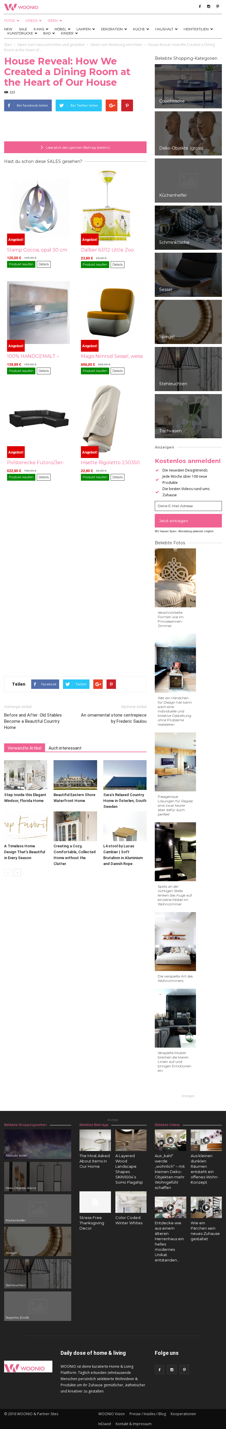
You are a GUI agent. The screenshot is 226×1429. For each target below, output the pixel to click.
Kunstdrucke (20, 33)
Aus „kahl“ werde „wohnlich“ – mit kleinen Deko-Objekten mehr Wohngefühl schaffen (170, 1171)
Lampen (84, 29)
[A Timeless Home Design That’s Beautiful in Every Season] (25, 826)
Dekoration (112, 29)
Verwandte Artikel (24, 748)
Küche (139, 29)
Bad (47, 33)
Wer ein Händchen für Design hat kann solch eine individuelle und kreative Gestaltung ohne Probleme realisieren (175, 711)
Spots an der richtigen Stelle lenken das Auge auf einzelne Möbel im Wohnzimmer (175, 895)
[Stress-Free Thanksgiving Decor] (95, 1202)
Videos (31, 21)
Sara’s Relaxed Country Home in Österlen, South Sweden (124, 801)
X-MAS (39, 29)
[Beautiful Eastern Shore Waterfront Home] (75, 775)
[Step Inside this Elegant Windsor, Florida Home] (25, 775)
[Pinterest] (217, 6)
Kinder (67, 33)
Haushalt (164, 29)
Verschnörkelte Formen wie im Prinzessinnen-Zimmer (171, 619)
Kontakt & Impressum (134, 1423)
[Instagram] (208, 6)
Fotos (9, 21)
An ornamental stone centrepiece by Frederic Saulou (114, 718)
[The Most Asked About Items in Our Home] (95, 1140)
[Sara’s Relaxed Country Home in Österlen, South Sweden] (125, 775)
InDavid (104, 1423)
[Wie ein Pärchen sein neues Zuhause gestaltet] (206, 1207)
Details (44, 264)
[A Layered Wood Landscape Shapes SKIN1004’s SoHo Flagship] (131, 1140)
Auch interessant (65, 748)
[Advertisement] (75, 126)
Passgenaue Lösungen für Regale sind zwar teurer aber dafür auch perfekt (175, 805)
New (8, 29)
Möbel (60, 29)
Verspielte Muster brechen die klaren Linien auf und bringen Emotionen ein (174, 1062)
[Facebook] (199, 6)
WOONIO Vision (111, 1413)
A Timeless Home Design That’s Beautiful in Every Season (24, 852)
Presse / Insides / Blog (147, 1413)
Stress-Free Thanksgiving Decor (91, 1222)
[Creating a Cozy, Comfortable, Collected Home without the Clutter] (75, 826)
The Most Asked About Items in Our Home (94, 1161)
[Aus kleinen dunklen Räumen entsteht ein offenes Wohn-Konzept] (206, 1140)
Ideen (53, 21)
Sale (23, 29)
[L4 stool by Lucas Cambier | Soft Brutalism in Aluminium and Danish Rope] (125, 826)
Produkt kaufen (21, 264)
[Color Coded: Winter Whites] (131, 1202)
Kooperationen (183, 1413)
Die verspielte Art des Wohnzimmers (175, 978)
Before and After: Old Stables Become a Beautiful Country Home (33, 721)
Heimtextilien (196, 29)
